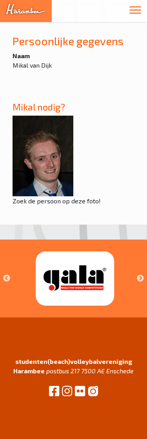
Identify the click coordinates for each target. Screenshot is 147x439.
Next (140, 278)
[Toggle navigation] (135, 11)
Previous (7, 278)
